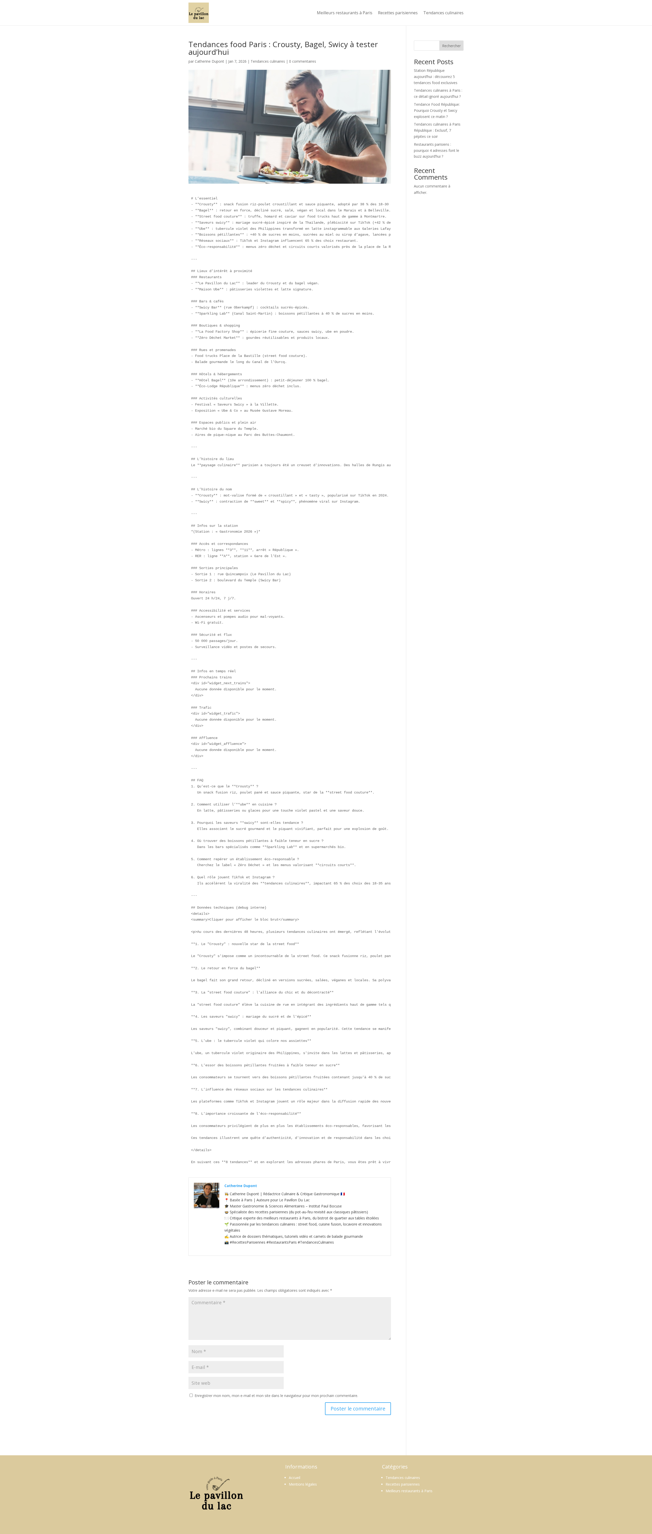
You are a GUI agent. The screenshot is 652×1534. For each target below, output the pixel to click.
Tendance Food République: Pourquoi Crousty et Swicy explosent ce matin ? (437, 110)
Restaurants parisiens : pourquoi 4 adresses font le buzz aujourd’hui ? (436, 150)
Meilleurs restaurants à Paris (344, 13)
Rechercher (451, 45)
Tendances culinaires (443, 13)
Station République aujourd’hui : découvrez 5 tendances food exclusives (435, 76)
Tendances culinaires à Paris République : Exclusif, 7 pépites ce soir (437, 130)
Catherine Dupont (209, 61)
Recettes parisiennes (398, 13)
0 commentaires (302, 61)
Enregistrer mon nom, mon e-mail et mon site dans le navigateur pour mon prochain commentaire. (276, 1395)
